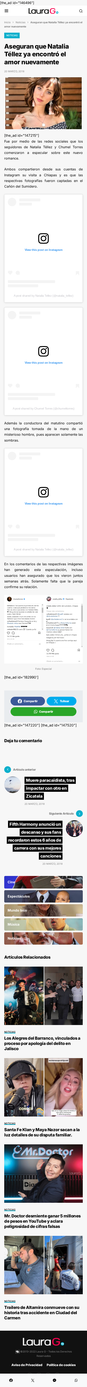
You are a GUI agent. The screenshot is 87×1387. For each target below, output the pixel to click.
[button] (6, 11)
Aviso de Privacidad (26, 1365)
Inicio (7, 22)
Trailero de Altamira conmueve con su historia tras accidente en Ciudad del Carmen (41, 1312)
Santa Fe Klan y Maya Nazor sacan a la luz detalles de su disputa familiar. (42, 1132)
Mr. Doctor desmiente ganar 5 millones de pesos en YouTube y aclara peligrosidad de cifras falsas (42, 1221)
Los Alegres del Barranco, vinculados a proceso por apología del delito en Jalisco (42, 1043)
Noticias (20, 22)
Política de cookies (61, 1365)
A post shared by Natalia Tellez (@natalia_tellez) (43, 295)
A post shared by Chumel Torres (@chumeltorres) (44, 408)
